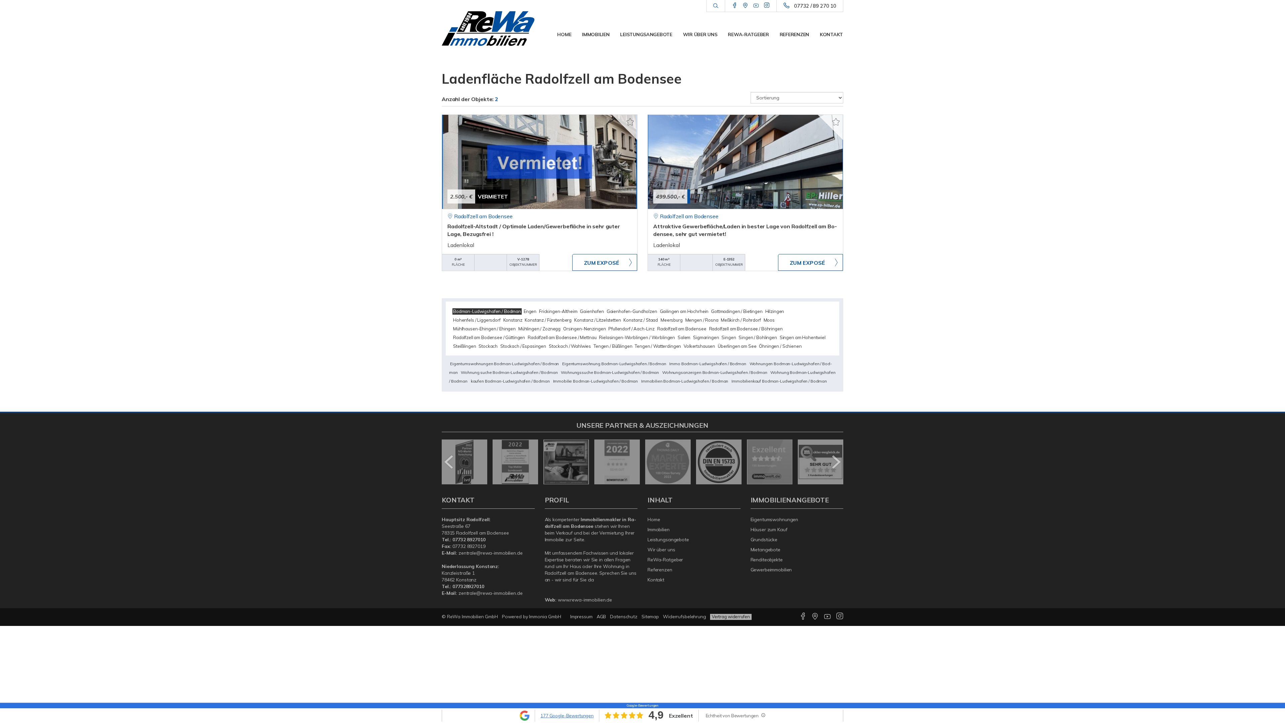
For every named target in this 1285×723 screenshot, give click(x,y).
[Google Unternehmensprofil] (745, 5)
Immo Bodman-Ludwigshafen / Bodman (707, 363)
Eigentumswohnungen (774, 519)
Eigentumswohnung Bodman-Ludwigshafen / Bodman (614, 363)
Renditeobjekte (767, 560)
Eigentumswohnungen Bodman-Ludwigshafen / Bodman (504, 363)
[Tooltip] (763, 715)
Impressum (581, 617)
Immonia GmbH (545, 617)
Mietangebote (766, 550)
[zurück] (449, 462)
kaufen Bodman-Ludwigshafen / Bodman (510, 381)
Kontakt (831, 34)
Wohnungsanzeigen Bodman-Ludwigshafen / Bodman (714, 372)
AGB (601, 617)
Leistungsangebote (646, 34)
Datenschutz (623, 617)
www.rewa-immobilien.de (585, 600)
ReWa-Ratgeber (748, 34)
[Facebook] (735, 5)
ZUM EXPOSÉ (601, 262)
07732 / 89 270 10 (815, 6)
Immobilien (595, 34)
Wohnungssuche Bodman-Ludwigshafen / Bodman (610, 372)
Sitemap (650, 617)
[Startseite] (488, 28)
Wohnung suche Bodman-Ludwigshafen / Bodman (509, 372)
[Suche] (715, 6)
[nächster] (835, 462)
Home (564, 34)
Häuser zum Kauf (769, 530)
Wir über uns (700, 34)
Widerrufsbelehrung (684, 617)
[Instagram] (767, 5)
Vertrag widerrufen (731, 616)
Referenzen (794, 34)
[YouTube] (756, 5)
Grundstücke (764, 540)
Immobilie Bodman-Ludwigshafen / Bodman (595, 381)
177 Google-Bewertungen (567, 715)
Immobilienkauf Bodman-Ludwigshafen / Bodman (779, 381)
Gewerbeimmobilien (771, 570)
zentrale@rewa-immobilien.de (490, 553)
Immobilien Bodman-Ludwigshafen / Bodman (684, 381)
